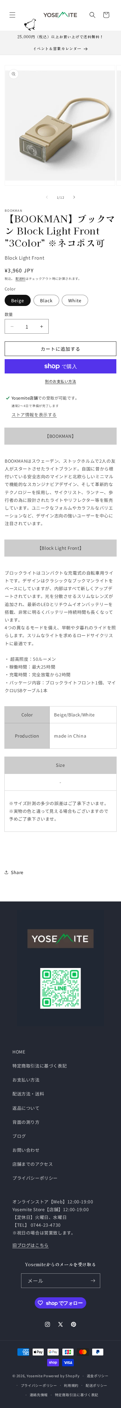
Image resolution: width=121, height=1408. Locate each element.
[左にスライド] (47, 197)
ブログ (19, 1136)
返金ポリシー (98, 1375)
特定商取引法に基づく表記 (39, 1066)
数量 (9, 314)
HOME (18, 1052)
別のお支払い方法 (60, 381)
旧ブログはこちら (30, 1245)
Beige (17, 300)
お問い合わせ (26, 1150)
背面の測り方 (26, 1122)
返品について (26, 1108)
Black (46, 300)
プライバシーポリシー (35, 1178)
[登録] (93, 1280)
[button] (12, 15)
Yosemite (35, 1375)
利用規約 (71, 1385)
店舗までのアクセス (32, 1164)
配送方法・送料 (28, 1094)
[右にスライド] (74, 197)
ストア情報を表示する (34, 414)
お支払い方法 (26, 1080)
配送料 (20, 278)
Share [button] (17, 872)
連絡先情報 (39, 1394)
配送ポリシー (96, 1385)
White (75, 300)
